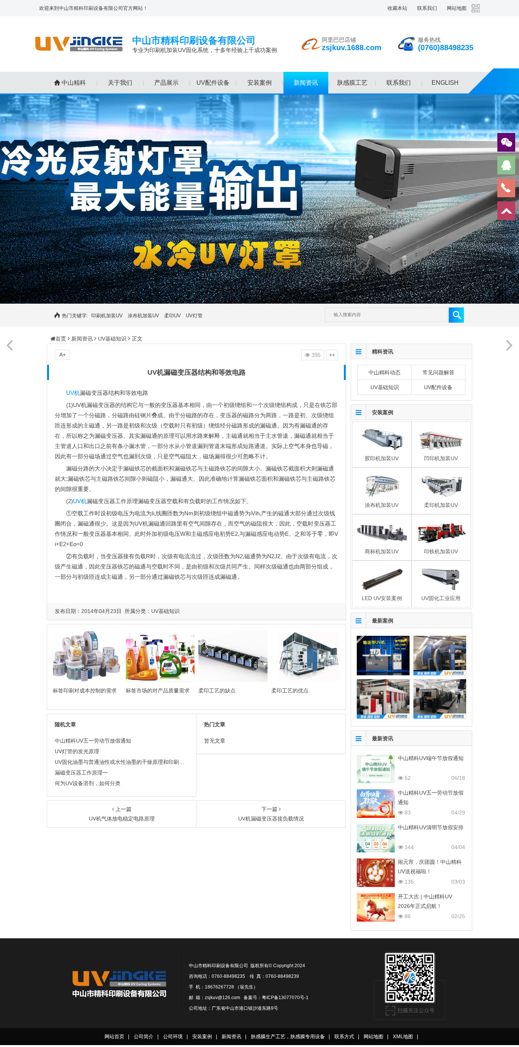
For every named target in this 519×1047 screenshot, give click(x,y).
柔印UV (172, 315)
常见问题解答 (438, 372)
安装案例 (259, 82)
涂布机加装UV (143, 315)
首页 (60, 339)
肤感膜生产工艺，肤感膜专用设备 (288, 1036)
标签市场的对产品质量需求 (158, 690)
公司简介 (143, 1036)
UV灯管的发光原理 (77, 751)
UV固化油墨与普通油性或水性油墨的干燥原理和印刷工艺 (122, 762)
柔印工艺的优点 (290, 690)
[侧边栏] (332, 355)
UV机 (73, 393)
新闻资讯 (306, 82)
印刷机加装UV (107, 315)
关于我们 (120, 82)
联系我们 (427, 8)
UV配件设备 (212, 82)
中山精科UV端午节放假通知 (431, 758)
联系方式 (344, 1036)
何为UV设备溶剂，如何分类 (87, 783)
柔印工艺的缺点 (217, 690)
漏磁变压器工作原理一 (81, 773)
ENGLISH (445, 82)
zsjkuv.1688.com (351, 47)
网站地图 (457, 8)
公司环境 (173, 1036)
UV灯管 (194, 315)
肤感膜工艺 (352, 82)
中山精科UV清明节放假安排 (431, 827)
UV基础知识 (112, 339)
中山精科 (74, 82)
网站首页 (114, 1036)
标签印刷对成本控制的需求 (85, 690)
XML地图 (403, 1036)
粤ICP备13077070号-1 (285, 997)
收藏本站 (397, 8)
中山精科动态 (384, 372)
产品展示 (166, 82)
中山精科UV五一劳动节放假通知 (93, 741)
